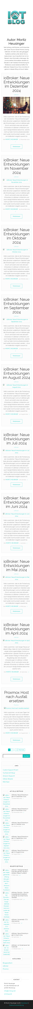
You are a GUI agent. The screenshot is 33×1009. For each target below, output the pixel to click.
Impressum (24, 1003)
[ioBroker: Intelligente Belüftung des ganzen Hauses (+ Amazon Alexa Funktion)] (6, 880)
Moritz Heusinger (12, 139)
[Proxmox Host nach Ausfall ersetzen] (16, 708)
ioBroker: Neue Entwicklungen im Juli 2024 (17, 439)
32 (21, 923)
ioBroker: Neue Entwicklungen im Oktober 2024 (17, 236)
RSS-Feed (6, 782)
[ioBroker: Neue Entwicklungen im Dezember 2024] (16, 105)
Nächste (21, 750)
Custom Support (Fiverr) (10, 770)
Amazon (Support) (9, 776)
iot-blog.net (8, 994)
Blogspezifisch (7, 963)
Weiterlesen (16, 146)
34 (24, 899)
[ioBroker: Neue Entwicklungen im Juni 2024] (16, 515)
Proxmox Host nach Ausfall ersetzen (16, 696)
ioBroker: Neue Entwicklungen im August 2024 (16, 373)
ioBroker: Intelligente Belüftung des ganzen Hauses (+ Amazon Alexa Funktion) (20, 871)
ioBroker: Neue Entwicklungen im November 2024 (17, 166)
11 (28, 672)
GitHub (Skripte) (8, 779)
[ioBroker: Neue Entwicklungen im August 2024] (16, 386)
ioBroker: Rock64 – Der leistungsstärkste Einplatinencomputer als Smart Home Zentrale (20, 895)
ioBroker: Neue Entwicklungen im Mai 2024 (17, 565)
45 (20, 875)
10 (22, 948)
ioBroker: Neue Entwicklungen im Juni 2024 (17, 502)
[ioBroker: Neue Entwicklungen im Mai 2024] (16, 578)
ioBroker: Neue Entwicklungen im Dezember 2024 (17, 84)
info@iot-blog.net (9, 991)
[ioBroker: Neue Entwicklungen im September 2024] (16, 320)
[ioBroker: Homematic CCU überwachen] (6, 925)
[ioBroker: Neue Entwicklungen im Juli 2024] (16, 451)
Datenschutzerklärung (16, 1005)
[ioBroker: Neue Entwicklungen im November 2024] (16, 181)
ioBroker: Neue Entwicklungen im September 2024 (17, 305)
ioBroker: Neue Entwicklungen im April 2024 (17, 628)
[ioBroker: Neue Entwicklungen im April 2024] (16, 641)
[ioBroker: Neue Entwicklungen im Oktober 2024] (16, 251)
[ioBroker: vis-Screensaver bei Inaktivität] (6, 950)
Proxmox (16, 705)
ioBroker (16, 94)
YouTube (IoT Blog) (9, 773)
